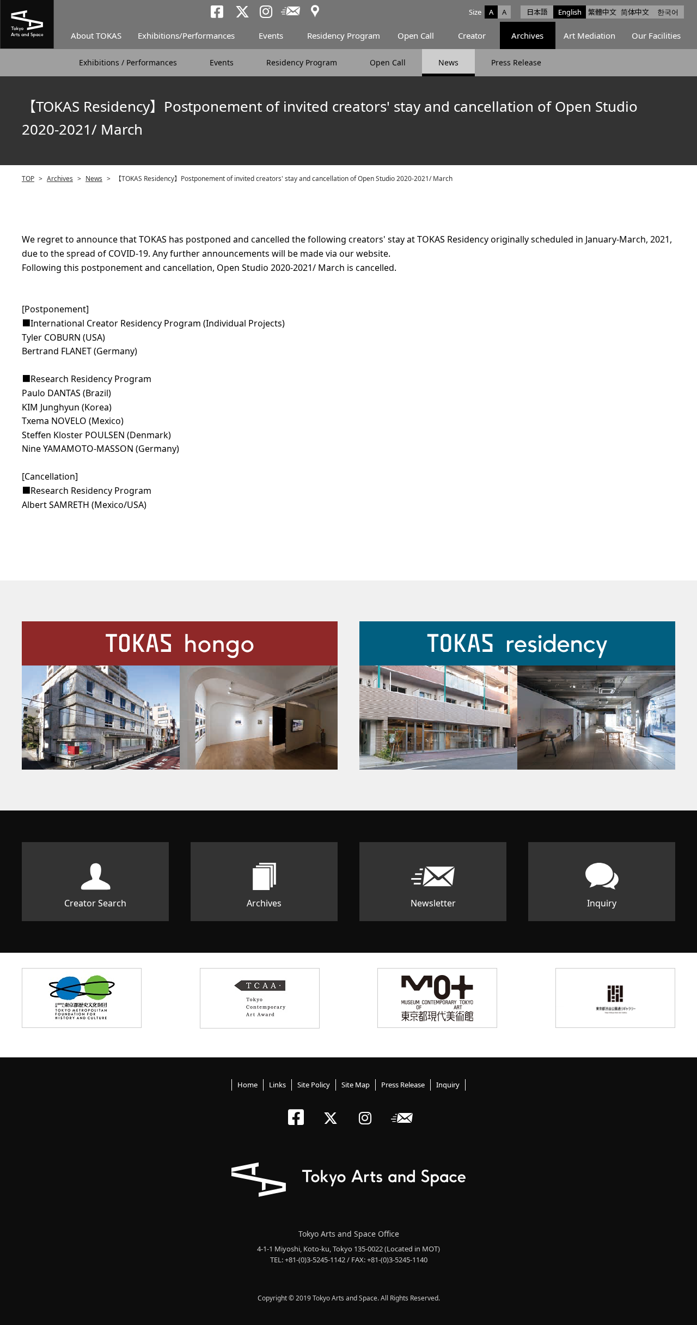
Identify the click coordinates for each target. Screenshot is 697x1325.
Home (247, 1085)
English (570, 12)
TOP (28, 178)
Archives (527, 35)
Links (277, 1085)
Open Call (416, 35)
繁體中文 (602, 12)
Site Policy (313, 1085)
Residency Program (343, 35)
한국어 (667, 12)
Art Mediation (589, 35)
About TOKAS (96, 35)
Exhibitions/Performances (186, 35)
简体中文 (635, 12)
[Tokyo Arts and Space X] (333, 1109)
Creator (472, 35)
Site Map (355, 1085)
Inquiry (601, 903)
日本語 (537, 12)
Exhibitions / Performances (128, 62)
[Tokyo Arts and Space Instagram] (368, 1109)
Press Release (516, 62)
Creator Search (95, 903)
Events (271, 35)
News (448, 62)
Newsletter (433, 903)
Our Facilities (656, 35)
